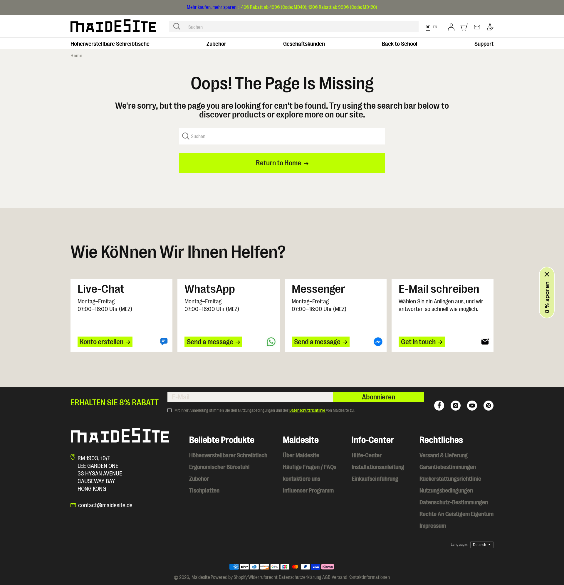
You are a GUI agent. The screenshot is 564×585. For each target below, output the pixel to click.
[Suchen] (176, 26)
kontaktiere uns (301, 478)
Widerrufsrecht (263, 577)
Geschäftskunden (304, 44)
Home (76, 55)
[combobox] (294, 26)
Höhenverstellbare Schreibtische (110, 44)
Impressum (432, 525)
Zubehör (216, 44)
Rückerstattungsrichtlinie (450, 478)
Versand (339, 577)
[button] (464, 27)
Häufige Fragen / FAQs (309, 467)
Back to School (399, 44)
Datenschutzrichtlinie (307, 410)
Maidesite (201, 577)
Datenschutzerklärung (300, 577)
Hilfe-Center (367, 455)
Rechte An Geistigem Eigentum (456, 514)
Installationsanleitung (378, 467)
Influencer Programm (308, 490)
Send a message (210, 342)
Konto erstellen (101, 342)
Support (484, 44)
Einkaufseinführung (375, 478)
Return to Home (278, 163)
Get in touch (418, 342)
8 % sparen (546, 297)
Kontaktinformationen (369, 577)
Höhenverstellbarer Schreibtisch (228, 455)
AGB (326, 577)
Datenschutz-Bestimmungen (453, 502)
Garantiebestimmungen (447, 467)
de (428, 27)
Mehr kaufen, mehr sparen (211, 7)
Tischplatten (204, 490)
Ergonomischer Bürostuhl (219, 467)
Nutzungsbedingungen (446, 490)
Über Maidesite (301, 455)
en (435, 27)
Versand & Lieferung (443, 455)
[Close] (547, 274)
